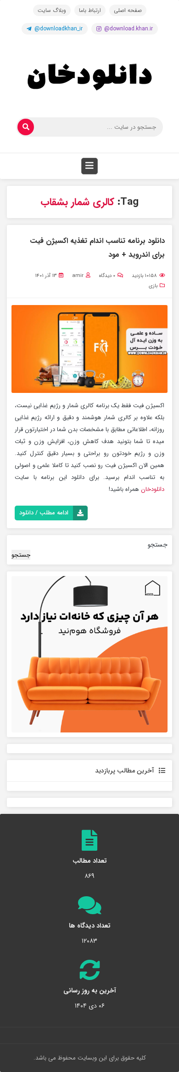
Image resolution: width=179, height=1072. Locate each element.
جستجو (158, 545)
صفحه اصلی (128, 10)
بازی (153, 286)
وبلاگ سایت (52, 10)
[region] (89, 654)
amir (78, 276)
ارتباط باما (90, 10)
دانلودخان (151, 489)
